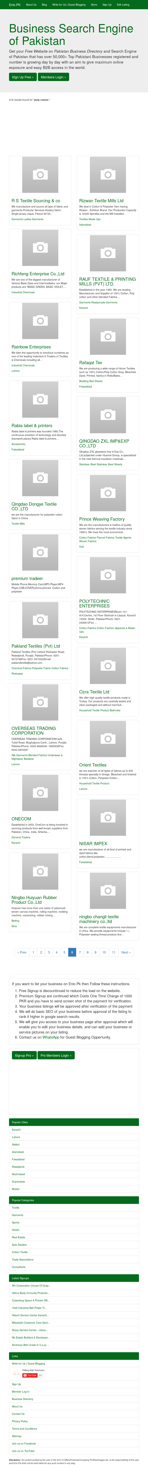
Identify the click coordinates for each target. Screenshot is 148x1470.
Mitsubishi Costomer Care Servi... (31, 1322)
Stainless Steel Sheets (109, 464)
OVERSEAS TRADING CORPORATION (34, 730)
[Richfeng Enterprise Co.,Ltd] (40, 248)
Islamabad (85, 224)
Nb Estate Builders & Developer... (31, 1337)
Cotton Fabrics (87, 537)
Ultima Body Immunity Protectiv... (30, 1293)
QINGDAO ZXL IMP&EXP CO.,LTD (104, 443)
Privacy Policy (20, 1421)
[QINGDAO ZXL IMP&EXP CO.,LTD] (108, 415)
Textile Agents (123, 537)
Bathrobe (115, 710)
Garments (17, 219)
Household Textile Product (94, 710)
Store (94, 4)
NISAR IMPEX (93, 843)
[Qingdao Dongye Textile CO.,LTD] (40, 478)
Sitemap (16, 1436)
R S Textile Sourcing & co (36, 200)
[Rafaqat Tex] (108, 337)
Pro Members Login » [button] (56, 1055)
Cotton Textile (20, 1252)
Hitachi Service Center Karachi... (30, 1315)
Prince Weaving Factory (102, 519)
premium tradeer (27, 578)
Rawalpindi (18, 1166)
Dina (14, 926)
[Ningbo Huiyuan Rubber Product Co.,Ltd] (40, 871)
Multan (16, 1189)
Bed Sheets (96, 381)
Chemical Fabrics (21, 668)
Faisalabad (85, 386)
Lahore (16, 370)
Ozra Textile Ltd (94, 691)
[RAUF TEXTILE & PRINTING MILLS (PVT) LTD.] (108, 253)
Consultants (18, 1267)
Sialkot (15, 1144)
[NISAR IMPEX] (108, 818)
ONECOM (21, 818)
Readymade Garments (104, 302)
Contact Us (18, 1414)
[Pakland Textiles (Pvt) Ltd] (40, 620)
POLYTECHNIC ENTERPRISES (94, 603)
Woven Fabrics (87, 541)
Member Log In (20, 1391)
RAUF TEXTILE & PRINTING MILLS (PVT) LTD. (107, 281)
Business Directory (22, 1399)
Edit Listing (123, 4)
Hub (81, 546)
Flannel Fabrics (105, 537)
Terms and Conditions (24, 1428)
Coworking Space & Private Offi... (31, 1300)
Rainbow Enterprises (31, 346)
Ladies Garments (33, 219)
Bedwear (29, 759)
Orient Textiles (92, 764)
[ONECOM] (40, 793)
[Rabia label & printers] (40, 400)
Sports (15, 1222)
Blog (44, 4)
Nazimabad (18, 1174)
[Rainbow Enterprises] (40, 321)
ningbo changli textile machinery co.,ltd (99, 918)
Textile (15, 1207)
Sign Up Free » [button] (23, 77)
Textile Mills (18, 523)
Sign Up (107, 4)
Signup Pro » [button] (24, 1055)
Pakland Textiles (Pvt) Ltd (36, 646)
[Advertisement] (74, 128)
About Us (31, 4)
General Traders (21, 837)
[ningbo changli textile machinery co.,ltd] (108, 891)
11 (114, 952)
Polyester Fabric (41, 668)
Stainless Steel (87, 464)
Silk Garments (20, 755)
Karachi (83, 308)
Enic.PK (15, 4)
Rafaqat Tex (90, 362)
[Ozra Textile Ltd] (108, 666)
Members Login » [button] (53, 77)
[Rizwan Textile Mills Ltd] (108, 175)
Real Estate (18, 1237)
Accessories (18, 444)
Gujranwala (18, 1181)
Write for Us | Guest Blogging (69, 4)
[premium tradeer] (40, 552)
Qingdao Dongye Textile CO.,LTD (34, 506)
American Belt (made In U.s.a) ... (30, 1345)
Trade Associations (23, 1259)
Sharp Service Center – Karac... (30, 1330)
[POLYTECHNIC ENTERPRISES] (108, 575)
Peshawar (17, 673)
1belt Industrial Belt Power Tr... (29, 1308)
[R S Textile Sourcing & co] (40, 175)
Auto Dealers (19, 1244)
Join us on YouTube (23, 1451)
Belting (15, 920)
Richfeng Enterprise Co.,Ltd (38, 273)
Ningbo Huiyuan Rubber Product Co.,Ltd (34, 899)
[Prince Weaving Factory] (108, 493)
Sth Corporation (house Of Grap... (31, 1285)
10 (104, 952)
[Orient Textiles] (108, 739)
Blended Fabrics (37, 755)
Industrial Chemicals (23, 292)
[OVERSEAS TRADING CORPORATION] (40, 702)
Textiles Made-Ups (90, 219)
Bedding (84, 381)
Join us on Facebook (24, 1443)
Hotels (15, 1230)
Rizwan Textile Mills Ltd (101, 200)
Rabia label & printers (32, 425)
